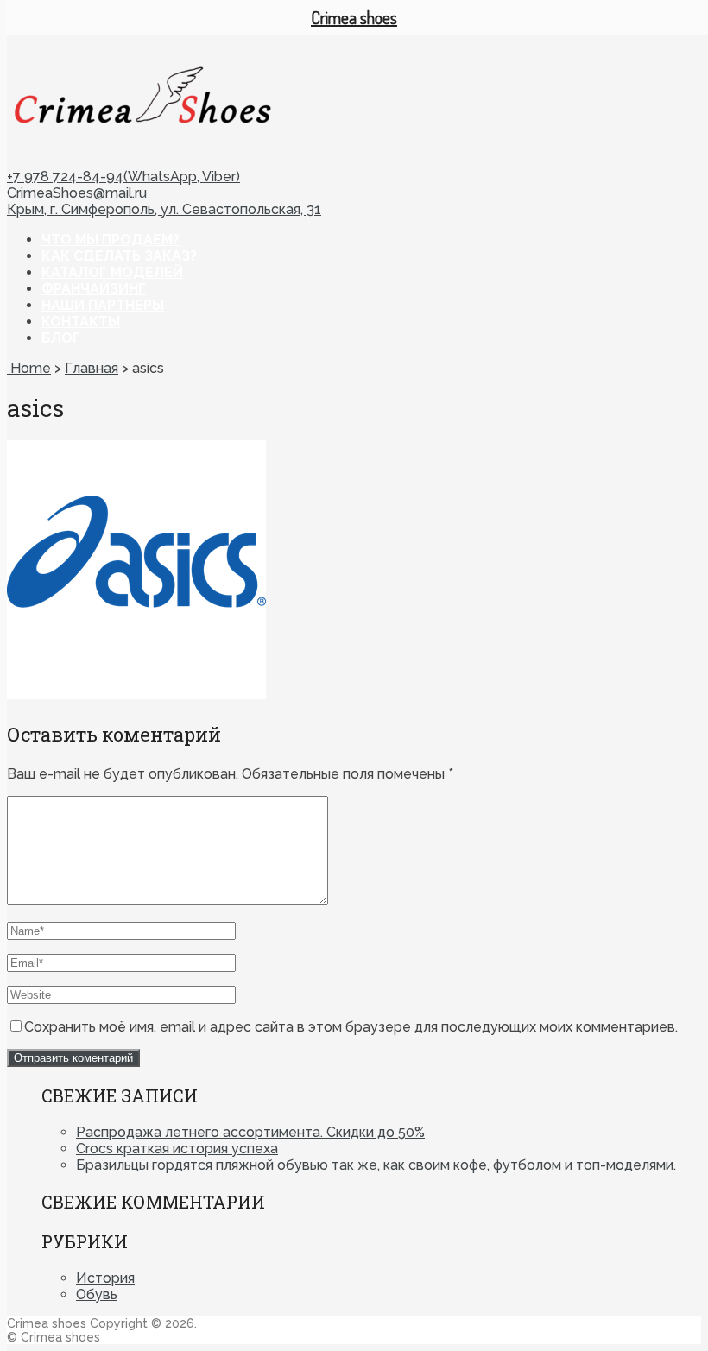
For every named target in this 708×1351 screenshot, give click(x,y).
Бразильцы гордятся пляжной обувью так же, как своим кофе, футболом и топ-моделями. (376, 1165)
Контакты (80, 321)
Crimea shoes (46, 1323)
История (105, 1278)
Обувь (96, 1294)
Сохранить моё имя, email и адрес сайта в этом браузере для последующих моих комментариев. (351, 1027)
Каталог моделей (112, 272)
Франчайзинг (93, 289)
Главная (91, 368)
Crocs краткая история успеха (177, 1148)
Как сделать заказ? (119, 256)
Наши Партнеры (102, 305)
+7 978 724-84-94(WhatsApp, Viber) (123, 176)
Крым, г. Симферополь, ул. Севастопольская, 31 (164, 209)
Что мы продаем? (110, 239)
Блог (60, 338)
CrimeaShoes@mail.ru (77, 193)
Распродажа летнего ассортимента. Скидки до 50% (250, 1132)
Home (29, 368)
